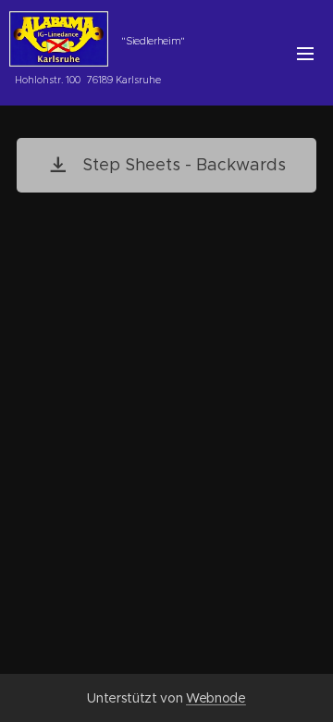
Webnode (216, 698)
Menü (305, 52)
